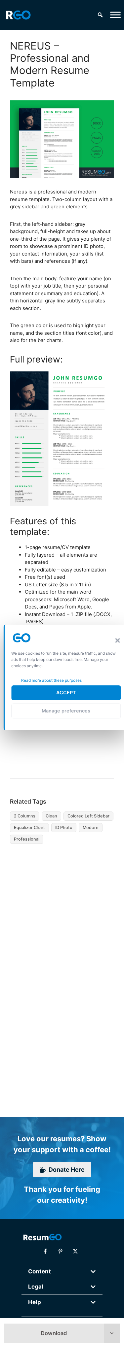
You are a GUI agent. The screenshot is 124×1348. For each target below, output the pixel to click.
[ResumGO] (18, 15)
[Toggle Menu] (115, 15)
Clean (51, 815)
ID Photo (63, 827)
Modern (91, 827)
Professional (26, 839)
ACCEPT (66, 692)
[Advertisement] (57, 909)
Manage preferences (66, 710)
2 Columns (24, 815)
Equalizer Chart (29, 827)
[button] (117, 640)
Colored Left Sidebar (88, 815)
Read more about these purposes (51, 680)
